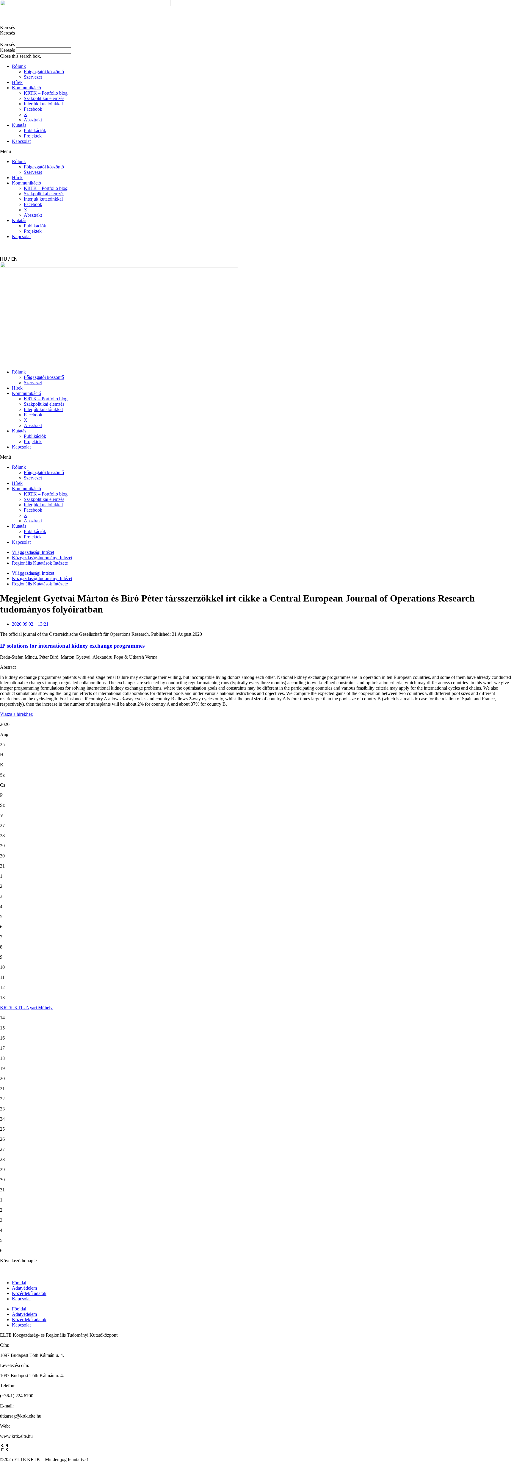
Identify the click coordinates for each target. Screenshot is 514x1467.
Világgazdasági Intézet (33, 552)
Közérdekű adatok (29, 1293)
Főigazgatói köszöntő (44, 71)
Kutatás (19, 125)
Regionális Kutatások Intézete (40, 562)
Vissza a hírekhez (16, 714)
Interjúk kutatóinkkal (43, 103)
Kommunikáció (26, 87)
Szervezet (33, 76)
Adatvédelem (24, 1288)
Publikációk (35, 130)
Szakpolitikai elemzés (44, 98)
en (14, 259)
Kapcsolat (21, 141)
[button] (257, 44)
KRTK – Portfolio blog (46, 93)
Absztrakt (33, 119)
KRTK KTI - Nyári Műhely (26, 1007)
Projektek (33, 135)
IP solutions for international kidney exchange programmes (72, 646)
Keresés (7, 27)
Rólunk (19, 66)
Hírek (17, 82)
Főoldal (19, 1282)
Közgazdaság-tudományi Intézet (42, 557)
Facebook (33, 109)
